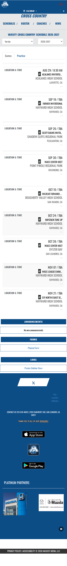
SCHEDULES (9, 23)
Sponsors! (44, 421)
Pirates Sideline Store (33, 368)
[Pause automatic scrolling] (61, 529)
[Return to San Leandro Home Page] (5, 4)
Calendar (30, 11)
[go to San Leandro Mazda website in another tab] (51, 504)
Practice (21, 56)
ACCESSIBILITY (29, 551)
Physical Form (33, 348)
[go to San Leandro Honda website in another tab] (15, 504)
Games (8, 56)
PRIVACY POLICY (14, 551)
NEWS (58, 23)
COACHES (42, 23)
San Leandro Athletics (55, 398)
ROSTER (25, 23)
